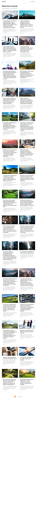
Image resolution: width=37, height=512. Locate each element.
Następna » (20, 396)
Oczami (4, 1)
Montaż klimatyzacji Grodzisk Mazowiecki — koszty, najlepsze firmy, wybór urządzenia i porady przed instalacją (26, 382)
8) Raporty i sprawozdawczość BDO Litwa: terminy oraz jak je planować (27, 331)
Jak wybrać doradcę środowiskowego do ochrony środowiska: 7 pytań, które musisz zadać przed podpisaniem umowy (26, 49)
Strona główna (32, 1)
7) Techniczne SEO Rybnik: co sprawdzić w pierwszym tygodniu (26, 359)
